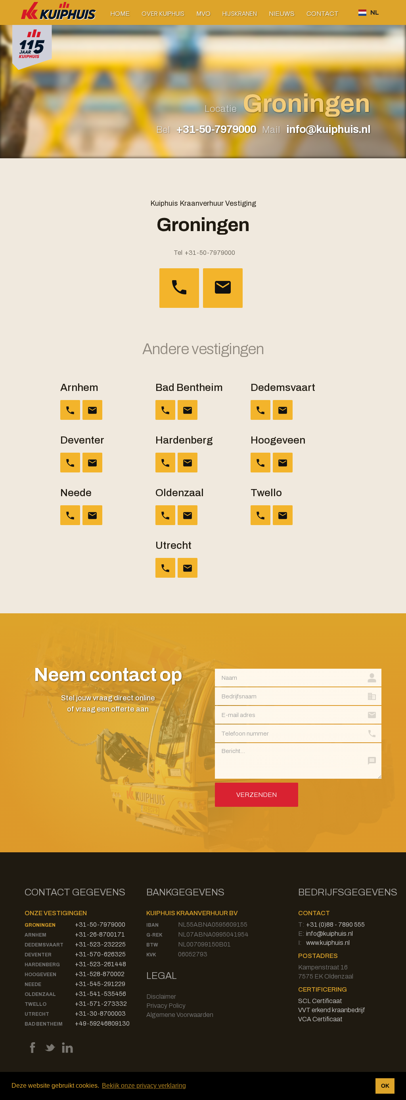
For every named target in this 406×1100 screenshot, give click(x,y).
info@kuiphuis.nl (328, 129)
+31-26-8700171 (100, 934)
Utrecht (37, 1014)
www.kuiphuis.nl (328, 942)
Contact (322, 13)
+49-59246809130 (102, 1023)
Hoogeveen (40, 974)
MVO (203, 13)
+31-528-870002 (99, 974)
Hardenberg (42, 964)
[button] (163, 14)
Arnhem (35, 935)
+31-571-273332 (101, 1003)
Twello (35, 1004)
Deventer (38, 955)
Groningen (40, 925)
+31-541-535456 (100, 993)
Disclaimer (161, 996)
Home (120, 13)
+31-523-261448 (100, 964)
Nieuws (282, 13)
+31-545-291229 (100, 984)
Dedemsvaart (44, 945)
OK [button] (385, 1086)
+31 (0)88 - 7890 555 (335, 924)
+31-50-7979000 (216, 129)
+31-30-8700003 (100, 1013)
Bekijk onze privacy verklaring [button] (144, 1085)
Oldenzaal (40, 994)
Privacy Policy (166, 1005)
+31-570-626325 (100, 954)
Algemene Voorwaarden (179, 1014)
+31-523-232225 (100, 944)
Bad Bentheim (44, 1024)
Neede (33, 984)
